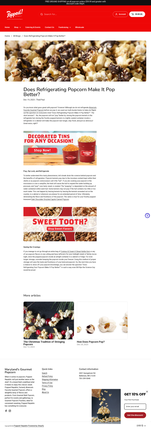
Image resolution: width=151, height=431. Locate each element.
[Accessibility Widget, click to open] (147, 215)
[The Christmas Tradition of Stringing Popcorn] (48, 320)
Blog (43, 389)
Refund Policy (47, 376)
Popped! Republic (21, 426)
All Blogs (17, 36)
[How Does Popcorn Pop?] (102, 320)
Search (44, 373)
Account (122, 14)
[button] (137, 14)
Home (7, 36)
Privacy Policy (47, 386)
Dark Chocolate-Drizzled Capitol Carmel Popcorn (50, 199)
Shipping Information (50, 379)
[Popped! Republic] (15, 14)
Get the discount (135, 415)
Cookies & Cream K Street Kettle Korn (75, 251)
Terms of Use (47, 383)
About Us (45, 392)
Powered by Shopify (36, 426)
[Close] (147, 391)
